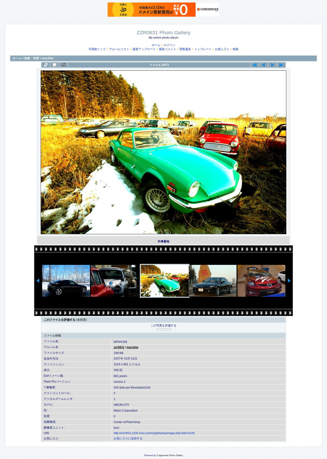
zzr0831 (119, 347)
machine (48, 58)
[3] (163, 329)
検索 (235, 49)
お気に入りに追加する (128, 438)
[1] (157, 329)
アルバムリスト (119, 49)
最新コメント (167, 49)
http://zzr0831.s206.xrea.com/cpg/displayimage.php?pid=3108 (154, 433)
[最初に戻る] (254, 65)
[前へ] (263, 65)
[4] (166, 329)
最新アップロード (144, 49)
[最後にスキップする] (281, 65)
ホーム (156, 45)
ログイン (169, 45)
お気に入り (222, 49)
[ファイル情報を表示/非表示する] (54, 65)
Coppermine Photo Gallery (170, 455)
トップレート (203, 49)
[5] (169, 329)
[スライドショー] (63, 65)
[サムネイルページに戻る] (45, 65)
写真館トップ (97, 49)
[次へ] (272, 65)
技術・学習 (31, 58)
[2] (160, 329)
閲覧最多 (185, 49)
